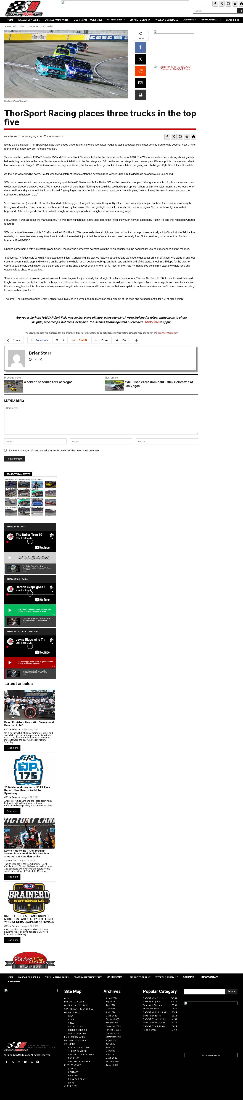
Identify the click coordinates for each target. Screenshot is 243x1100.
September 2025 (113, 1036)
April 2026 (110, 1012)
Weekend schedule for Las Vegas (48, 382)
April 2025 (110, 1054)
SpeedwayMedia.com (167, 332)
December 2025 (113, 1026)
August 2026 (112, 998)
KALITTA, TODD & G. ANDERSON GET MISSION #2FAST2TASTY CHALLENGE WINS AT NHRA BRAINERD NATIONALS (29, 919)
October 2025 (112, 1033)
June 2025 (110, 1047)
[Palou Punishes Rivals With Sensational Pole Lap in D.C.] (29, 705)
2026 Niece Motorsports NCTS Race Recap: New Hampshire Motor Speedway (27, 790)
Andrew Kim (10, 860)
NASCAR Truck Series (41, 26)
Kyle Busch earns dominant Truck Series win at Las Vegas (159, 384)
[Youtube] (235, 4)
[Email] (140, 83)
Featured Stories (14, 26)
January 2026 (112, 1022)
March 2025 (111, 1058)
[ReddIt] (140, 71)
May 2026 (110, 1008)
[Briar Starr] (16, 358)
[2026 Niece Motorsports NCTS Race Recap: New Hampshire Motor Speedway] (29, 770)
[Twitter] (222, 4)
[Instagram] (228, 4)
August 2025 (112, 1040)
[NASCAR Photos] (193, 136)
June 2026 (110, 1005)
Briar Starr (13, 136)
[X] (140, 59)
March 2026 (111, 1016)
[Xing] (40, 358)
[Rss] (31, 1062)
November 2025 (113, 1030)
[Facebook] (215, 4)
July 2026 (110, 1001)
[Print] (140, 95)
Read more (12, 748)
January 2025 (112, 1065)
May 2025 (110, 1051)
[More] (136, 340)
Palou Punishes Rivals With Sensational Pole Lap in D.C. (29, 724)
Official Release (12, 729)
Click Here (152, 322)
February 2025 (112, 1061)
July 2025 (110, 1044)
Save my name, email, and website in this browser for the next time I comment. (54, 450)
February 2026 (112, 1019)
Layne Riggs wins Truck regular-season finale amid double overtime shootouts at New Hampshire (26, 853)
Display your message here (211, 1055)
